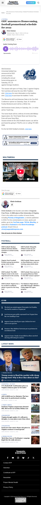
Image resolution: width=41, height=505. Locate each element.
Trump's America (7, 404)
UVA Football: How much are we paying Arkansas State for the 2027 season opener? (30, 273)
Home (3, 12)
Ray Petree (4, 400)
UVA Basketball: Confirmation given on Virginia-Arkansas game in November (14, 387)
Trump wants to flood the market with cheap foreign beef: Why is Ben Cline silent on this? (20, 376)
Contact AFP (7, 463)
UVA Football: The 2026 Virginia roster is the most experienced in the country (10, 273)
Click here (8, 93)
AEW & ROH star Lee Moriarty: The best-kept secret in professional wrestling (15, 397)
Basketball (5, 384)
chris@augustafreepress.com (12, 229)
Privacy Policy (8, 487)
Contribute (30, 2)
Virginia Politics (7, 372)
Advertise (6, 468)
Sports (4, 394)
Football (5, 19)
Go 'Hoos (12, 384)
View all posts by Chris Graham (11, 233)
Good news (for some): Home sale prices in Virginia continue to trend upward (15, 428)
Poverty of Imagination (16, 218)
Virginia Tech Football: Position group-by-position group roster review (10, 262)
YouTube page (18, 222)
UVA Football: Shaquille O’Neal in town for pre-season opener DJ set (28, 248)
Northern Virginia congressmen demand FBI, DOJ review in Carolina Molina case (14, 407)
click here (28, 129)
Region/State (6, 415)
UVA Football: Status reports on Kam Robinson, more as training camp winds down (30, 262)
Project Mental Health (10, 482)
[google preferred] (9, 39)
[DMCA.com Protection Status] (20, 500)
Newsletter (7, 477)
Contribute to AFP (9, 472)
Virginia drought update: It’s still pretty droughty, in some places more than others (15, 418)
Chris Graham (8, 254)
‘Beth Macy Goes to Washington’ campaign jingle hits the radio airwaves (15, 439)
